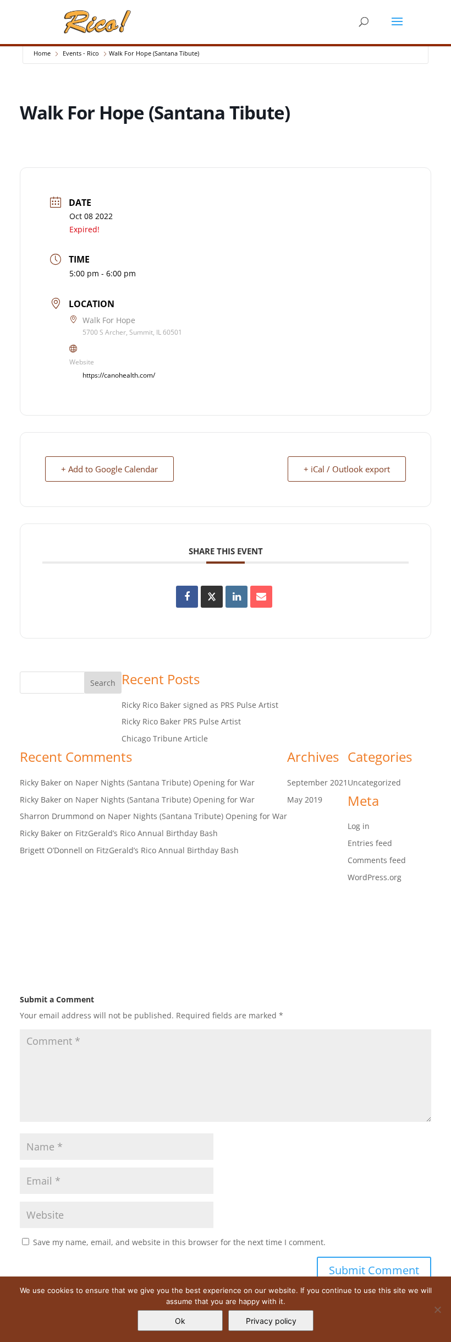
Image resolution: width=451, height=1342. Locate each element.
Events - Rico (81, 53)
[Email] (261, 597)
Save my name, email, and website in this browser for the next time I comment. (179, 1242)
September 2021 (317, 782)
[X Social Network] (212, 597)
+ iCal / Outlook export (347, 468)
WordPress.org (375, 877)
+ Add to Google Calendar (109, 468)
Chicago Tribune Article (165, 738)
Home (42, 53)
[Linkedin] (237, 597)
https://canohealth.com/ (118, 375)
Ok (180, 1320)
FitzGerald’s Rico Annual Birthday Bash (146, 833)
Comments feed (377, 860)
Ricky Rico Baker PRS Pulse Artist (181, 721)
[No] (437, 1309)
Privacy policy (271, 1320)
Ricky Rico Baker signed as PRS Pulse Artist (200, 705)
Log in (359, 826)
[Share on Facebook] (187, 597)
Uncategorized (374, 782)
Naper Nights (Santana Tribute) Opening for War (165, 782)
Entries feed (370, 843)
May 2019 (304, 799)
